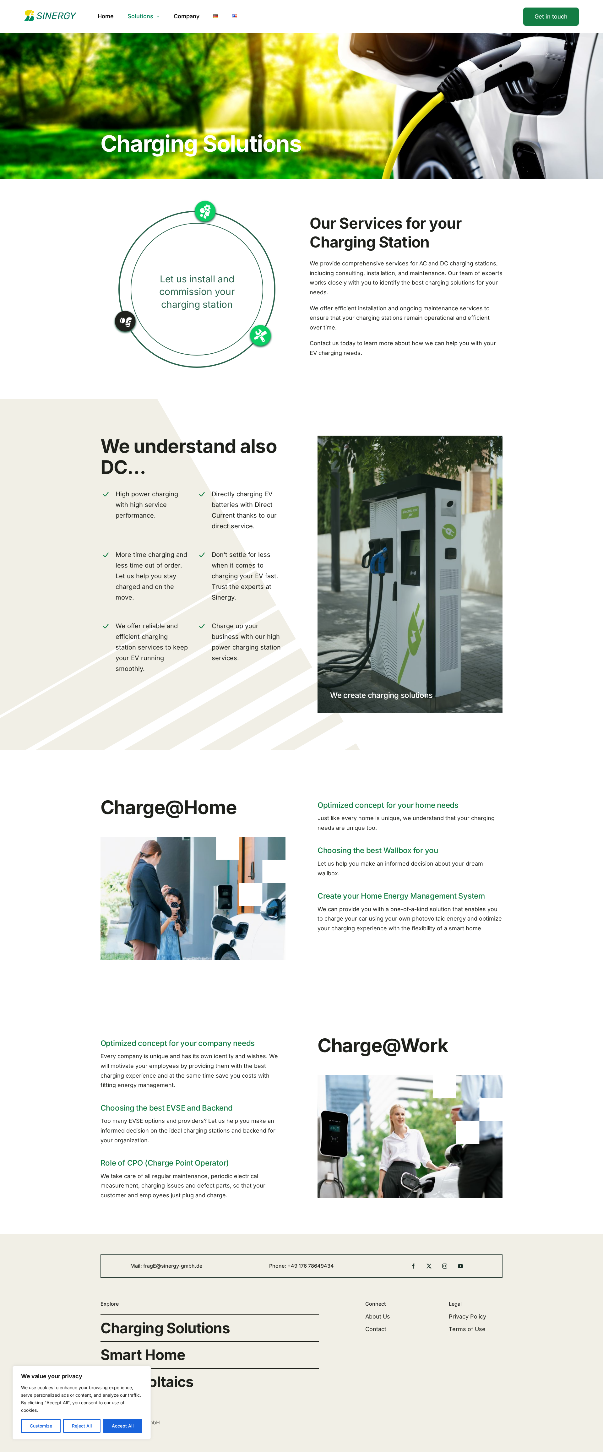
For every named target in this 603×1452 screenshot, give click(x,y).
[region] (82, 1402)
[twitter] (429, 1266)
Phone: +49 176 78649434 (301, 1266)
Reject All (82, 1425)
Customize (41, 1425)
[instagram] (444, 1266)
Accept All (123, 1425)
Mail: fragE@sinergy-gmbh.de (166, 1266)
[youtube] (460, 1266)
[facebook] (413, 1266)
